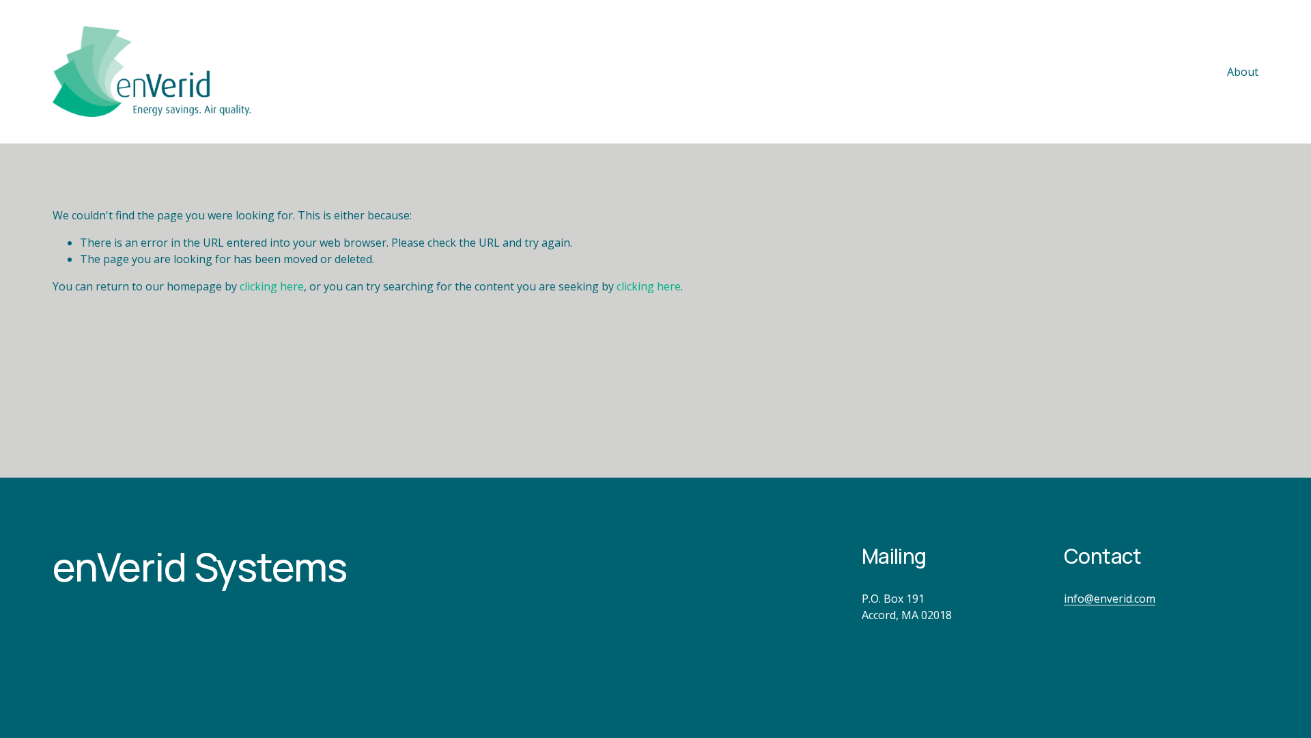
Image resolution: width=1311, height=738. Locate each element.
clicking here (272, 286)
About (1242, 71)
